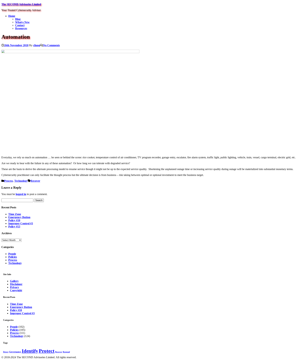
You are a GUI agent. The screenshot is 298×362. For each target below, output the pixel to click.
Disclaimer (16, 284)
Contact (19, 25)
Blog (18, 19)
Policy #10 (14, 220)
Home (11, 15)
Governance (15, 352)
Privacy (14, 287)
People (12, 253)
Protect (46, 351)
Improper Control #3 (20, 223)
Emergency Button (19, 217)
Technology (21, 180)
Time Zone (14, 214)
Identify (30, 351)
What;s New (22, 22)
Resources (21, 28)
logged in (21, 194)
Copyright (16, 290)
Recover (35, 180)
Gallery (14, 281)
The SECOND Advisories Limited (21, 4)
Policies (12, 256)
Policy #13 (14, 226)
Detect (5, 352)
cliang (36, 45)
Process (8, 180)
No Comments (51, 45)
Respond (66, 352)
